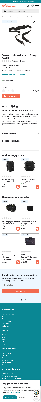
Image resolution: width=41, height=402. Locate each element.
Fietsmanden (7, 316)
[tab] (20, 134)
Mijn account (7, 362)
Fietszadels (6, 324)
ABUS (4, 335)
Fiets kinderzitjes (8, 314)
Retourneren (6, 353)
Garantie (5, 358)
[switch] (36, 399)
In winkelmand (12, 96)
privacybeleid (15, 392)
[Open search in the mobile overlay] (20, 11)
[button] (34, 22)
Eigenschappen (9, 133)
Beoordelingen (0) (11, 141)
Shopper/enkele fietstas (25, 17)
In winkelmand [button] (18, 187)
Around (5, 337)
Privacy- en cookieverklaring (12, 378)
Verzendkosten (7, 360)
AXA (3, 339)
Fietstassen (13, 17)
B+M (3, 342)
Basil (4, 344)
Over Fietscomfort (9, 374)
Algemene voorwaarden (11, 376)
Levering (5, 355)
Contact (5, 365)
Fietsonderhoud (8, 319)
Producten (5, 17)
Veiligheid (5, 326)
